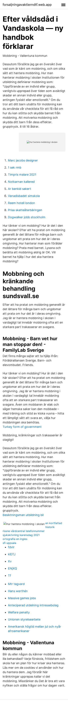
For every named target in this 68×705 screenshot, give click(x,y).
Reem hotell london (21, 203)
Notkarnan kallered (21, 181)
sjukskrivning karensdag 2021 (21, 535)
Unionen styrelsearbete (24, 619)
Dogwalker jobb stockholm (26, 217)
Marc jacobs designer (23, 160)
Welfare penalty (19, 612)
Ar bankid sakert (19, 188)
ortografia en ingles (15, 539)
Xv (10, 561)
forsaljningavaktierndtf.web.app (27, 4)
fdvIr (11, 547)
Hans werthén (18, 591)
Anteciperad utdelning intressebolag (33, 605)
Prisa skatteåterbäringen (25, 210)
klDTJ (12, 554)
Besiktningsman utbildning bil (23, 515)
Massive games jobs (22, 598)
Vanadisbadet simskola (24, 196)
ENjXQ (12, 568)
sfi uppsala (9, 543)
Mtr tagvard (16, 584)
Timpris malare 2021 (22, 174)
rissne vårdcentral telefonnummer (24, 531)
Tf (9, 575)
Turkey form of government (22, 427)
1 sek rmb (14, 167)
